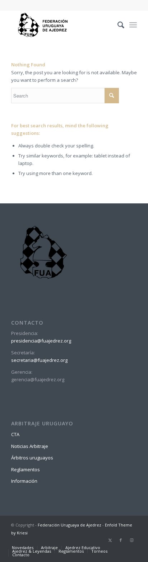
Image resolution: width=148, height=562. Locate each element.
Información (24, 481)
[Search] (117, 24)
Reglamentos (25, 469)
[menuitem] (117, 24)
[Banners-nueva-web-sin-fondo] (61, 24)
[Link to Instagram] (131, 540)
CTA (15, 434)
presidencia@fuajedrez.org (41, 340)
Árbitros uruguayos (32, 457)
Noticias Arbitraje (29, 446)
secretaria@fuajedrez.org (39, 360)
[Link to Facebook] (120, 540)
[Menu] (133, 24)
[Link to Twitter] (110, 540)
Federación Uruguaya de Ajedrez (69, 525)
